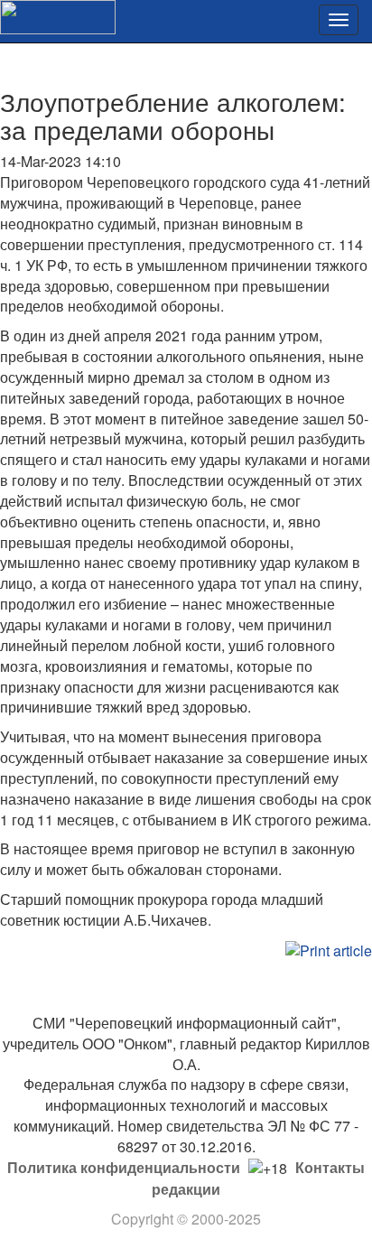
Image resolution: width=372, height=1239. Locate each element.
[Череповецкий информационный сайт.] (58, 15)
